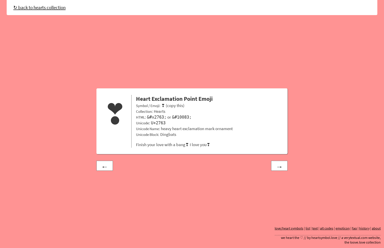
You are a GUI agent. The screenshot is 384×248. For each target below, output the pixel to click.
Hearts (159, 111)
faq (354, 228)
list (308, 228)
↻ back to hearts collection (39, 7)
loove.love (357, 242)
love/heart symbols (289, 228)
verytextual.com (356, 237)
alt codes (326, 228)
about (376, 228)
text (315, 228)
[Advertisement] (192, 53)
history (364, 228)
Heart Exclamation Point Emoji (174, 99)
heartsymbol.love (324, 237)
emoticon (343, 228)
